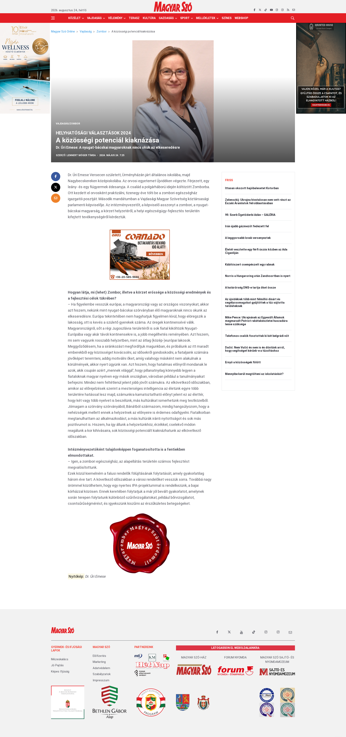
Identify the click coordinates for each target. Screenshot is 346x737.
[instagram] (277, 10)
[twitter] (260, 10)
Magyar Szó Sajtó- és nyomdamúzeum (277, 660)
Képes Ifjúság (60, 671)
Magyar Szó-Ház (193, 657)
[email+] (290, 632)
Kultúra (149, 18)
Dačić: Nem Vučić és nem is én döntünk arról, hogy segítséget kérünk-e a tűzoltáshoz (255, 349)
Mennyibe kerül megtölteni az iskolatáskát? (254, 374)
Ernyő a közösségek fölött (243, 362)
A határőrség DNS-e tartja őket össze (250, 287)
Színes (226, 18)
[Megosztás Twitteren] (55, 187)
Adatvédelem (101, 668)
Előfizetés (99, 656)
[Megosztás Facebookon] (55, 176)
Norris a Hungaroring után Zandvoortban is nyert (257, 276)
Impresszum (101, 680)
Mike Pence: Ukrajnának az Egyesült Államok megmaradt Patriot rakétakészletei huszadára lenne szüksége (256, 321)
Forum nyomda (235, 657)
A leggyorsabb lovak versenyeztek (248, 237)
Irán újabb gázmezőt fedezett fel (247, 226)
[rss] (288, 10)
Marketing (99, 662)
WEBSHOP (241, 18)
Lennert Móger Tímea (81, 155)
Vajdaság (94, 18)
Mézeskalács (59, 659)
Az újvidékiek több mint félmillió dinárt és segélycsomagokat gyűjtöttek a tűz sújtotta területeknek (255, 303)
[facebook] (254, 10)
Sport (185, 18)
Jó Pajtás (57, 665)
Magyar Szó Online (63, 31)
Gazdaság (166, 18)
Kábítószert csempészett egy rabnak (250, 264)
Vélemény (115, 18)
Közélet (74, 18)
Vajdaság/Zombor (68, 123)
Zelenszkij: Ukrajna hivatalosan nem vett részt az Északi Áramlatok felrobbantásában (258, 201)
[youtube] (271, 10)
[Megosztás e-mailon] (55, 198)
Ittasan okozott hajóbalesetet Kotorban (252, 188)
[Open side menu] (53, 18)
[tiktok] (265, 10)
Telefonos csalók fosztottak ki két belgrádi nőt (257, 335)
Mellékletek (205, 18)
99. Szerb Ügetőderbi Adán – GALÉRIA (250, 214)
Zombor (102, 31)
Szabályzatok (102, 674)
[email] (293, 10)
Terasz (134, 18)
